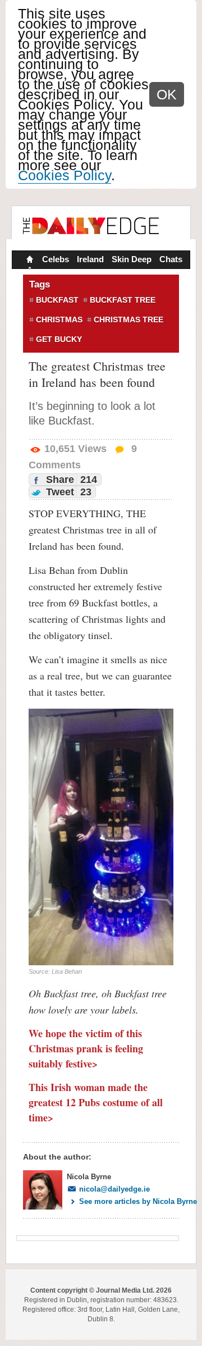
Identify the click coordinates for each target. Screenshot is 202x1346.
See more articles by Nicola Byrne (138, 1201)
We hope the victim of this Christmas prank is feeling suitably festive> (86, 1048)
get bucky (59, 339)
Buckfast (57, 299)
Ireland (90, 259)
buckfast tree (122, 299)
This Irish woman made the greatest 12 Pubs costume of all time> (96, 1102)
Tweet (67, 492)
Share (70, 479)
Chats (170, 259)
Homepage (28, 260)
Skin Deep (132, 259)
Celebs (55, 259)
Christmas (59, 319)
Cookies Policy (64, 175)
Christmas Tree (128, 319)
